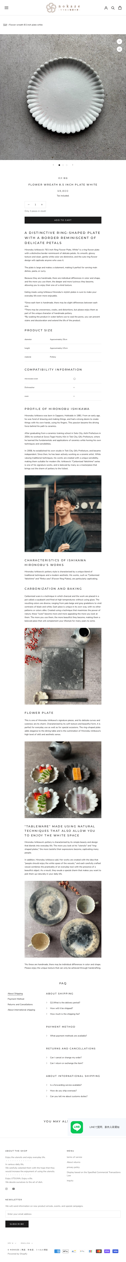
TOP (5, 24)
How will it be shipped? (61, 1008)
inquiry (70, 1180)
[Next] (72, 165)
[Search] (113, 7)
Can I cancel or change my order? (66, 1057)
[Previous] (53, 165)
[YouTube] (13, 1188)
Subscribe (17, 1224)
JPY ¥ (11, 1243)
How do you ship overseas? (63, 1090)
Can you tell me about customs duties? (68, 1096)
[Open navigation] (6, 7)
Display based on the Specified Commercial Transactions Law (94, 1174)
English (25, 1243)
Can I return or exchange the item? (66, 1063)
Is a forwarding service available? (66, 1085)
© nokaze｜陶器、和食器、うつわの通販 (28, 1250)
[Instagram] (6, 1188)
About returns (73, 1162)
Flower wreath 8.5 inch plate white (26, 24)
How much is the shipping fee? (65, 1014)
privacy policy (73, 1167)
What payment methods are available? (68, 1035)
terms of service (74, 1157)
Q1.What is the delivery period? (65, 1002)
